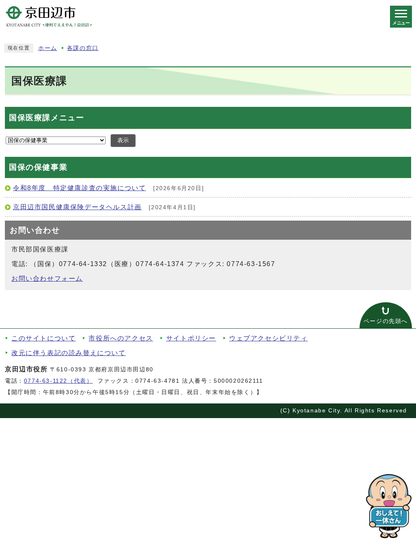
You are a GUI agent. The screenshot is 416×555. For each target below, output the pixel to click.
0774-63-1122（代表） (58, 381)
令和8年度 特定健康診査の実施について (79, 187)
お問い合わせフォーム (47, 278)
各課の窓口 (83, 48)
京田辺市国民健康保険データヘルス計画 (77, 207)
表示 (123, 140)
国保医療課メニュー (46, 117)
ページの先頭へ (386, 321)
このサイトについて (43, 338)
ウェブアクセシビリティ (268, 338)
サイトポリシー (191, 338)
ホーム (47, 48)
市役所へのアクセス (121, 338)
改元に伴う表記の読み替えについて (68, 352)
